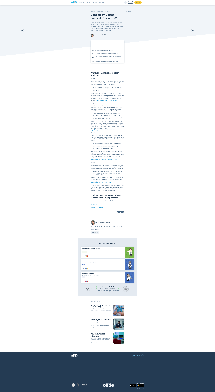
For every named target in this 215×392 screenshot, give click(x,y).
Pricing (88, 2)
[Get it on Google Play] (140, 385)
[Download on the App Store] (133, 385)
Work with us (73, 366)
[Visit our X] (107, 385)
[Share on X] (118, 212)
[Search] (125, 2)
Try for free (138, 2)
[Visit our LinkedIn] (110, 385)
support (137, 355)
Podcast (93, 366)
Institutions (101, 2)
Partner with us (74, 368)
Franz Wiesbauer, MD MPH (100, 34)
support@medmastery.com (139, 366)
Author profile (95, 232)
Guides (93, 370)
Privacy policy (114, 366)
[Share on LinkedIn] (123, 212)
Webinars (94, 368)
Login (130, 2)
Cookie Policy (114, 368)
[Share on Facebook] (120, 212)
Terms (113, 370)
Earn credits (94, 2)
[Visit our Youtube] (112, 385)
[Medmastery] (74, 2)
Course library (82, 2)
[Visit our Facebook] (104, 385)
